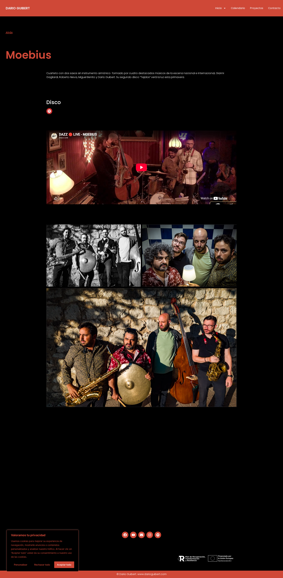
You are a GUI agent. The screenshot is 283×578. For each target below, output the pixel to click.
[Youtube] (133, 535)
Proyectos (256, 8)
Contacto (274, 8)
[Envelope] (141, 535)
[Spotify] (49, 111)
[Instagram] (149, 535)
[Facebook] (125, 535)
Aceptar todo (64, 564)
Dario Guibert (18, 8)
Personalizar (20, 564)
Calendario (238, 8)
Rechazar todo (42, 564)
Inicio (218, 8)
